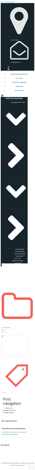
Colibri (23, 465)
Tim (4, 330)
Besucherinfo (19, 256)
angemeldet (13, 432)
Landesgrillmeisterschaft (19, 74)
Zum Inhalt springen (8, 2)
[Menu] (17, 95)
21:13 (5, 332)
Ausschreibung (19, 249)
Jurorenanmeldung (19, 254)
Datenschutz (19, 90)
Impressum (19, 86)
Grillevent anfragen (19, 82)
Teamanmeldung (19, 251)
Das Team (19, 78)
